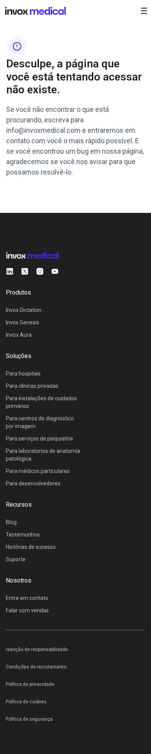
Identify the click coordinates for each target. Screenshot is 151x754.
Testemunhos (23, 534)
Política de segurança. (30, 719)
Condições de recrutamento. (36, 667)
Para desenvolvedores (33, 483)
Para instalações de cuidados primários (41, 402)
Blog (11, 522)
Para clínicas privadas (32, 386)
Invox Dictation (23, 310)
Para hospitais (23, 373)
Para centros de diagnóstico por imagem (40, 422)
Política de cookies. (27, 701)
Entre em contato (27, 598)
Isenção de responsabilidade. (37, 649)
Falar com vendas (27, 610)
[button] (144, 11)
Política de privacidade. (30, 684)
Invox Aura (19, 335)
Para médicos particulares (38, 471)
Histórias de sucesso (31, 547)
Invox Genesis (22, 322)
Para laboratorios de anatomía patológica (43, 455)
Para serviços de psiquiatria (39, 438)
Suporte (16, 559)
